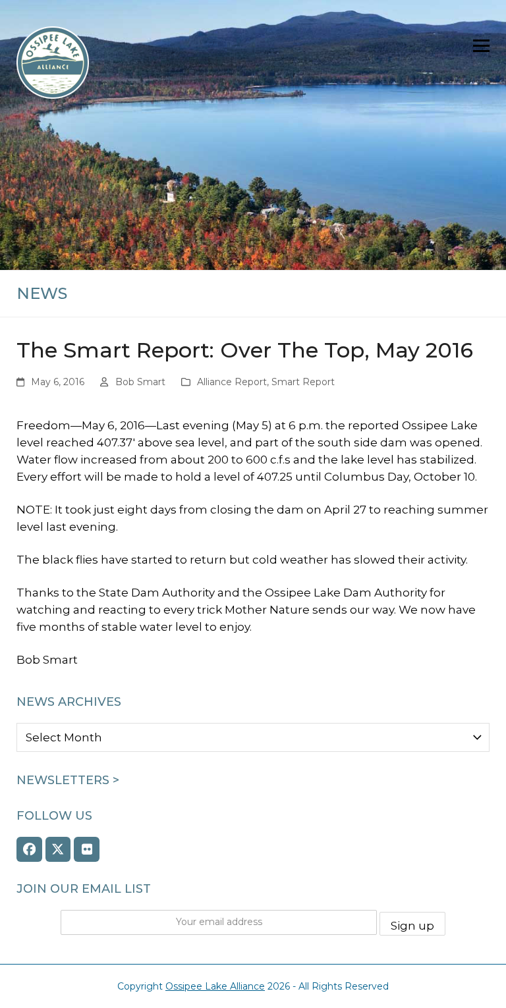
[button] (481, 46)
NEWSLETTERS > (67, 780)
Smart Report (303, 382)
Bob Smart (140, 382)
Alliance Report (232, 382)
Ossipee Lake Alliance (215, 986)
